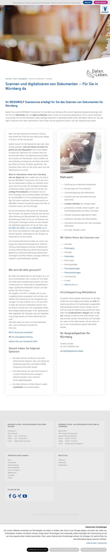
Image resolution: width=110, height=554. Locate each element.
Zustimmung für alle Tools (37, 550)
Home (15, 79)
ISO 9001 (12, 228)
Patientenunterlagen (72, 272)
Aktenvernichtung (13, 465)
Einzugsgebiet (22, 79)
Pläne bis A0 (69, 284)
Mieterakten (69, 256)
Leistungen (11, 475)
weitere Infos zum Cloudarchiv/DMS (23, 341)
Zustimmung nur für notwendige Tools (64, 550)
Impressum (61, 460)
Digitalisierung (12, 473)
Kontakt (10, 478)
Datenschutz (62, 462)
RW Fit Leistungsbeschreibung (21, 337)
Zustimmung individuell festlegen (93, 550)
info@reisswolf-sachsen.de (22, 441)
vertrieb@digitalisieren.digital (71, 351)
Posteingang (69, 248)
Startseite (8, 79)
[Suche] (9, 9)
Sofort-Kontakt (100, 2)
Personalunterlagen (72, 268)
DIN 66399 (37, 228)
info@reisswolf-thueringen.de (74, 443)
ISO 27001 (21, 228)
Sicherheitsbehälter (14, 467)
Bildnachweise (62, 465)
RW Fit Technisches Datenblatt (21, 332)
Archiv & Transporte (14, 470)
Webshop (88, 2)
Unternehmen (12, 462)
